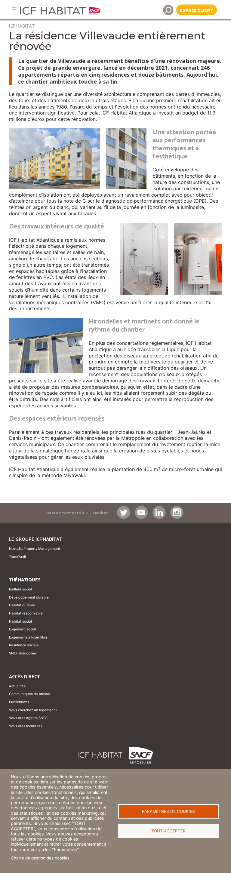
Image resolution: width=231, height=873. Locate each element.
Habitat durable (22, 605)
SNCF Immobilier (22, 653)
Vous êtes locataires (25, 726)
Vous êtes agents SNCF (28, 718)
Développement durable (29, 597)
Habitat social (20, 621)
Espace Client (196, 10)
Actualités (17, 686)
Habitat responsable (26, 613)
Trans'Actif (17, 557)
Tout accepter (168, 831)
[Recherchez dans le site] (168, 10)
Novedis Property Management (34, 549)
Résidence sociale (24, 645)
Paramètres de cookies (168, 811)
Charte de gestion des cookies (40, 858)
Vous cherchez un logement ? (33, 710)
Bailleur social (20, 589)
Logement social (22, 629)
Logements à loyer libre (28, 637)
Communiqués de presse (29, 694)
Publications (19, 702)
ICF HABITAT (22, 26)
